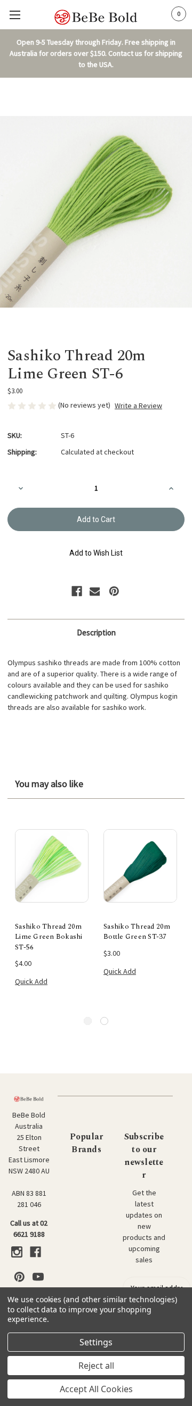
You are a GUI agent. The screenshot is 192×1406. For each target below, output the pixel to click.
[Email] (95, 591)
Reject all (96, 1365)
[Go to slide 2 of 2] (104, 1021)
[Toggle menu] (14, 14)
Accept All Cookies (96, 1389)
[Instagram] (16, 1252)
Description (96, 632)
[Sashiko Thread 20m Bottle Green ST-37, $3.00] (140, 865)
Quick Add (31, 981)
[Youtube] (38, 1277)
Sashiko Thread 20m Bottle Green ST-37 (137, 932)
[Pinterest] (114, 591)
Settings (96, 1342)
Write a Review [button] (138, 405)
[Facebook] (76, 591)
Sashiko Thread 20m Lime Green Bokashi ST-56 (49, 937)
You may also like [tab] (49, 784)
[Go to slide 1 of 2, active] (88, 1021)
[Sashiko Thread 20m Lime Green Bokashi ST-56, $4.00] (52, 865)
